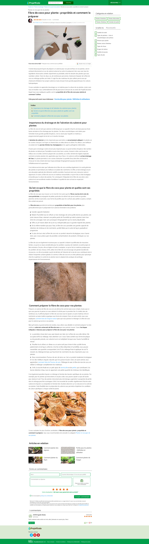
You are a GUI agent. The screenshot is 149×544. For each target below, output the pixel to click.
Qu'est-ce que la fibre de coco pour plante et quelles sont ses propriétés (53, 112)
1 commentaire (55, 19)
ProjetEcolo (30, 7)
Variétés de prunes (102, 52)
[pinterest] (38, 535)
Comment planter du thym (51, 459)
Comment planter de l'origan (83, 459)
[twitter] (31, 535)
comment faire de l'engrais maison (46, 318)
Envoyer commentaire (82, 496)
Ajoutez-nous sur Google (85, 64)
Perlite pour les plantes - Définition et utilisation (83, 450)
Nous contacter (50, 542)
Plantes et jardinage (38, 7)
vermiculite (64, 367)
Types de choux (101, 46)
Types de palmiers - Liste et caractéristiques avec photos (105, 36)
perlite (74, 367)
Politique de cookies (85, 542)
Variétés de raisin (102, 32)
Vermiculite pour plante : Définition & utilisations (72, 99)
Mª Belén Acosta (38, 23)
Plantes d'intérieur (101, 22)
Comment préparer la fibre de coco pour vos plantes (50, 116)
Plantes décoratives (114, 18)
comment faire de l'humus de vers (49, 362)
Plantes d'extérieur (101, 18)
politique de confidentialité (46, 496)
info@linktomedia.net (83, 505)
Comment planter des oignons (51, 449)
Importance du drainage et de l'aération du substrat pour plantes (54, 108)
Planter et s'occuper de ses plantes (52, 7)
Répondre (31, 523)
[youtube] (34, 535)
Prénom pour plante (102, 40)
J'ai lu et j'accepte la (42, 495)
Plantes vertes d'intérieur (104, 43)
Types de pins (101, 55)
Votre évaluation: (47, 492)
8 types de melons (102, 49)
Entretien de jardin (114, 22)
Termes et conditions (61, 542)
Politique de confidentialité (73, 542)
